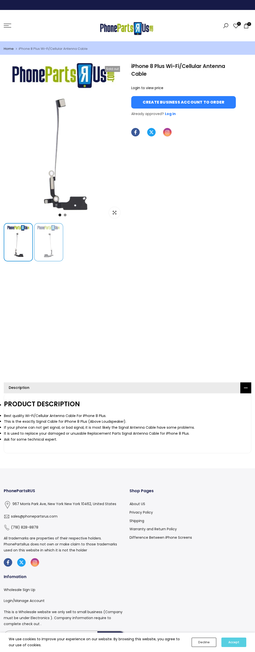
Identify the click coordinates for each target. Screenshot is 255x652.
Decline (204, 642)
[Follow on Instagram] (167, 132)
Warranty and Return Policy (153, 529)
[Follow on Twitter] (151, 132)
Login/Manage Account (24, 600)
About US (137, 503)
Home (9, 48)
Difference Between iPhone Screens (160, 537)
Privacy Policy (141, 512)
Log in (170, 113)
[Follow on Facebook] (135, 132)
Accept (233, 642)
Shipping (136, 520)
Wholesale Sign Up (19, 589)
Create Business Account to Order (183, 102)
